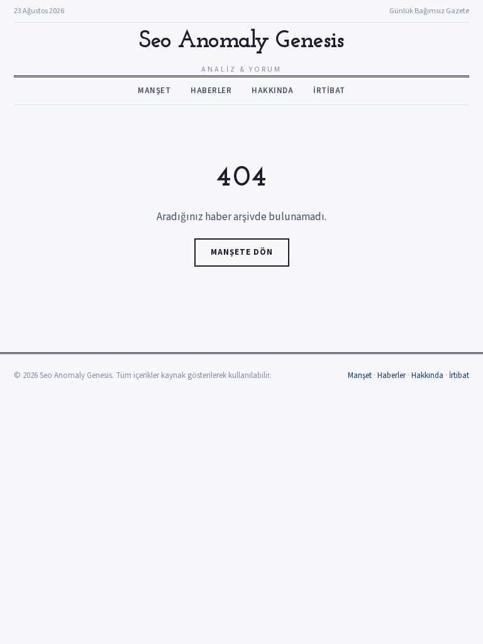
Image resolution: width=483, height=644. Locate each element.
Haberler (211, 90)
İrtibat (329, 90)
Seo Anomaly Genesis (241, 41)
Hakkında (272, 90)
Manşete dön (242, 252)
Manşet (154, 90)
